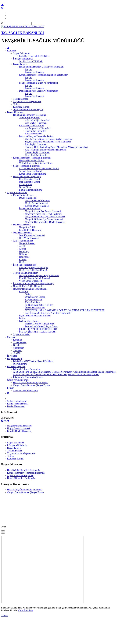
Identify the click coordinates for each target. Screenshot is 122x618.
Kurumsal (11, 50)
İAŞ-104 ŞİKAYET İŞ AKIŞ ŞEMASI (37, 331)
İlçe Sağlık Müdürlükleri (24, 264)
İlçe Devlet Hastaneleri (29, 208)
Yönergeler (18, 347)
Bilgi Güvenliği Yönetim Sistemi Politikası (33, 361)
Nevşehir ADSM (27, 227)
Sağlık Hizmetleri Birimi (30, 171)
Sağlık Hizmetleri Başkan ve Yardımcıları (38, 82)
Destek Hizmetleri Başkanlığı (27, 176)
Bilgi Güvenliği (14, 358)
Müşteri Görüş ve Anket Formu (39, 323)
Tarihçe (16, 104)
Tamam (4, 615)
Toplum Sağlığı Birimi (29, 117)
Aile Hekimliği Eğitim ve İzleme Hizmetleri (45, 149)
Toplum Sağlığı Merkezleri (25, 273)
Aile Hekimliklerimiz (23, 240)
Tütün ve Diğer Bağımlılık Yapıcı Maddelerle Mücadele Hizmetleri (56, 147)
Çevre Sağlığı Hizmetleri (36, 155)
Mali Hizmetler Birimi (29, 182)
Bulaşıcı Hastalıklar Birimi (31, 125)
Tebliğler (17, 353)
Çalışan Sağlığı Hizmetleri (37, 152)
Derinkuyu (24, 251)
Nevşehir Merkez (27, 243)
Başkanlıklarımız (15, 112)
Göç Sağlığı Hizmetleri (36, 123)
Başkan (28, 69)
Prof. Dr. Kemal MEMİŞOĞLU (34, 56)
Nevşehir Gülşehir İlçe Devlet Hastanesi (44, 219)
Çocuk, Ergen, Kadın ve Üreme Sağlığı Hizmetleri (48, 139)
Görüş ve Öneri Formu (18, 380)
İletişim (22, 318)
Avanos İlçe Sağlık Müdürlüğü (33, 267)
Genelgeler (18, 345)
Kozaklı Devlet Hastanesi (37, 206)
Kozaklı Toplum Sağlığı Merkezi (34, 278)
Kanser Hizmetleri (33, 133)
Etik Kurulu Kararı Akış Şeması (28, 377)
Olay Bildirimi (20, 364)
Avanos (22, 248)
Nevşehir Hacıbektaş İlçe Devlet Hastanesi (45, 222)
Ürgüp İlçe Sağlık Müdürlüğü (33, 270)
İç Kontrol (12, 356)
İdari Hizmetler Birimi (29, 179)
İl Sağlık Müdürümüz (23, 58)
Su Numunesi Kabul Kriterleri (39, 305)
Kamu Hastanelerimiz (23, 195)
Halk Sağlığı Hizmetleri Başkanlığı (29, 115)
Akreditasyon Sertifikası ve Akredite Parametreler (48, 313)
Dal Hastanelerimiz (22, 224)
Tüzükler (17, 350)
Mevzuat (11, 337)
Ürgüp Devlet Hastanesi (36, 203)
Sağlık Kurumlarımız (17, 192)
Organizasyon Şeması (35, 297)
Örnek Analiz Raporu (35, 307)
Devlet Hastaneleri (27, 198)
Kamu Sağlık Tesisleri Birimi (32, 173)
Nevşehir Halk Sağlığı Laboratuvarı (30, 289)
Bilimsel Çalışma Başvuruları (26, 369)
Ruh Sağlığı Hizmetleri (36, 144)
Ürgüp (22, 262)
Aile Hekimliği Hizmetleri (37, 120)
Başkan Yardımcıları (34, 72)
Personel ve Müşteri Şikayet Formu (41, 326)
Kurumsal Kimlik (21, 107)
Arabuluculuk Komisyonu (25, 390)
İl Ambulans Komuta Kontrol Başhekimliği (33, 283)
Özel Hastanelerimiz (22, 232)
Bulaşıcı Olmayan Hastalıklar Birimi (36, 136)
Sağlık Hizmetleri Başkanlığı (26, 165)
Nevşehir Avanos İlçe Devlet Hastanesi (43, 214)
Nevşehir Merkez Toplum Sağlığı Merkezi (39, 275)
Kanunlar (17, 339)
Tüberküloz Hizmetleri (35, 131)
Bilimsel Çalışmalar (16, 366)
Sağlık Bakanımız (21, 53)
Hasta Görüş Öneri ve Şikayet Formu (30, 382)
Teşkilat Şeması (20, 99)
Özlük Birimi (25, 187)
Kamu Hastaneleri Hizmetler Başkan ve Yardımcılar (43, 74)
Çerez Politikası (25, 610)
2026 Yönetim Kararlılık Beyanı (28, 109)
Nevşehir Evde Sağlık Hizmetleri (28, 286)
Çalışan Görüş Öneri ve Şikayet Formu (31, 385)
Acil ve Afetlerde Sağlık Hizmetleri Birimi (39, 168)
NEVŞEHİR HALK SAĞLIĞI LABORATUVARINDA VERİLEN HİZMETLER (65, 310)
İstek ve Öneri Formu (29, 321)
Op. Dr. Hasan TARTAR (31, 61)
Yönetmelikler (19, 342)
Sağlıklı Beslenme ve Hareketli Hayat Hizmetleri (48, 141)
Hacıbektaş (24, 256)
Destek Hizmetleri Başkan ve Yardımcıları (38, 91)
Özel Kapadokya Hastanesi (32, 235)
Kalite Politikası (32, 302)
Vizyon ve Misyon (33, 299)
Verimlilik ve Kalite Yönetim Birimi (36, 163)
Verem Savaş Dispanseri (30, 281)
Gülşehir (23, 254)
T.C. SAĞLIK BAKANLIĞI (22, 33)
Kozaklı (22, 259)
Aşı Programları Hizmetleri (37, 128)
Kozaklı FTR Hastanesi (30, 230)
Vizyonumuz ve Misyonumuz (27, 101)
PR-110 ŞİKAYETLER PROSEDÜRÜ (38, 329)
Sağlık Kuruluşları (21, 334)
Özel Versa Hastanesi (29, 238)
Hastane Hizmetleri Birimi (31, 160)
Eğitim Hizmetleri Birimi (30, 190)
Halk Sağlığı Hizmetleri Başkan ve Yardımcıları (41, 66)
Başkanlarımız (19, 64)
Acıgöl (22, 246)
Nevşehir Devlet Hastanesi (37, 200)
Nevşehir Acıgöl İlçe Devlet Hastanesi (43, 211)
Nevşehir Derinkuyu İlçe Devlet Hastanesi (45, 216)
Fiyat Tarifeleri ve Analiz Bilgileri (35, 315)
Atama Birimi (25, 184)
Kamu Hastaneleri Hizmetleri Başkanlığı (32, 157)
